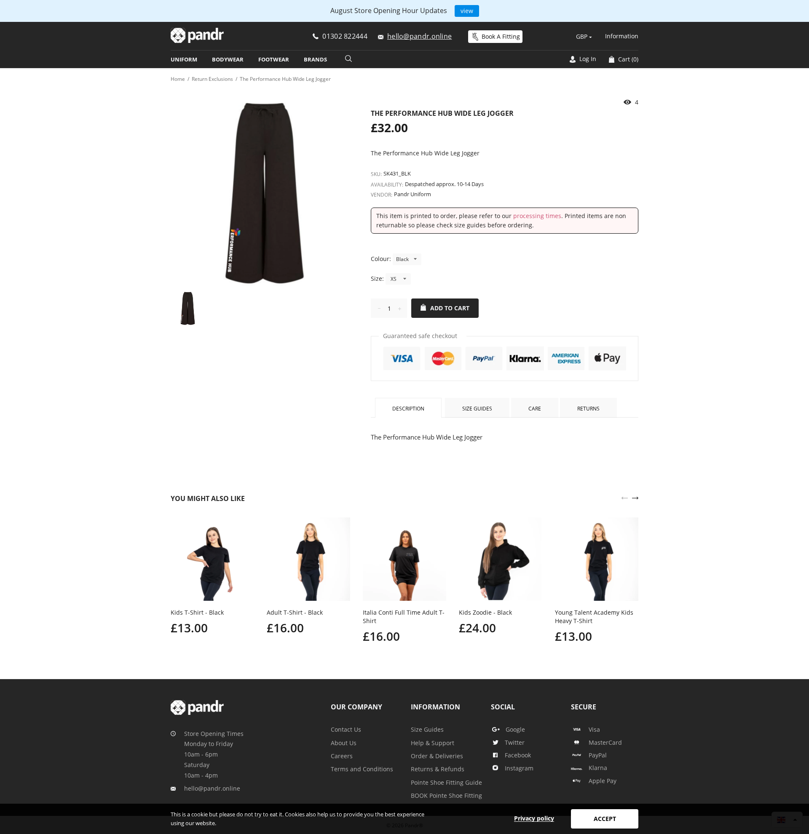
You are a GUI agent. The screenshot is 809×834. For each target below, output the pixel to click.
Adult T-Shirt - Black (295, 612)
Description (408, 408)
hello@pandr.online (212, 788)
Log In (587, 59)
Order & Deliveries (437, 756)
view (467, 11)
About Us (343, 743)
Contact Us (346, 729)
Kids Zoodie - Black (485, 612)
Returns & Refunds (437, 769)
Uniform (184, 59)
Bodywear (228, 59)
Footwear (273, 59)
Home (178, 79)
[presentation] (624, 497)
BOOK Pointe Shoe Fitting (446, 795)
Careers (342, 756)
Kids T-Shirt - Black (197, 612)
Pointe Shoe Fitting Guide (446, 782)
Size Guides (477, 408)
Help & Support (432, 743)
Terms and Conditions (362, 769)
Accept (605, 819)
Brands (315, 59)
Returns (588, 408)
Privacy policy (534, 818)
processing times (537, 216)
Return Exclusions (212, 79)
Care (534, 408)
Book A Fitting (501, 36)
